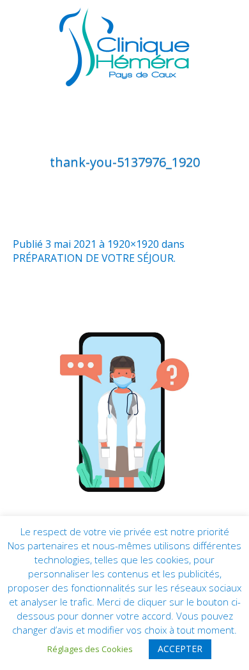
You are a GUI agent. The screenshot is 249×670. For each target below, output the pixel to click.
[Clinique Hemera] (124, 47)
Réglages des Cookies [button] (90, 649)
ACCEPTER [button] (180, 649)
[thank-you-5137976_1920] (124, 409)
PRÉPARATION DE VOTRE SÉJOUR (93, 258)
